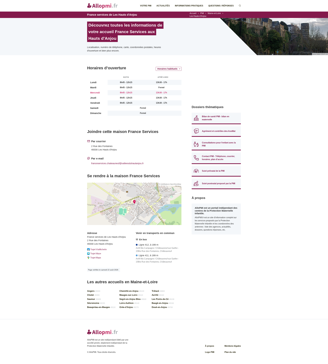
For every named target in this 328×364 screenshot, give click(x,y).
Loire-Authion (129, 303)
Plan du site (230, 352)
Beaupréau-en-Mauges (101, 307)
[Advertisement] (216, 83)
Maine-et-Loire (214, 13)
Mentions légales (232, 346)
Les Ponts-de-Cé (163, 299)
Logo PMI (209, 352)
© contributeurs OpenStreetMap (170, 184)
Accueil (193, 13)
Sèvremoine (96, 303)
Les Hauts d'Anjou (198, 16)
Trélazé (158, 291)
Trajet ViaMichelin (98, 249)
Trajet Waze (95, 253)
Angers (93, 291)
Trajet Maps (95, 258)
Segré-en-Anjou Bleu (132, 299)
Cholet (93, 295)
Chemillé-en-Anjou (131, 291)
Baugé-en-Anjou (163, 303)
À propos (209, 346)
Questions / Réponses (221, 6)
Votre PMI (145, 6)
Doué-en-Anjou (162, 307)
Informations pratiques (189, 6)
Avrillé (158, 295)
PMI (202, 13)
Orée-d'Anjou (129, 307)
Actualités (163, 6)
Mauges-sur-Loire (131, 295)
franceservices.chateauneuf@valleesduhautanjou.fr (117, 163)
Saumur (94, 299)
